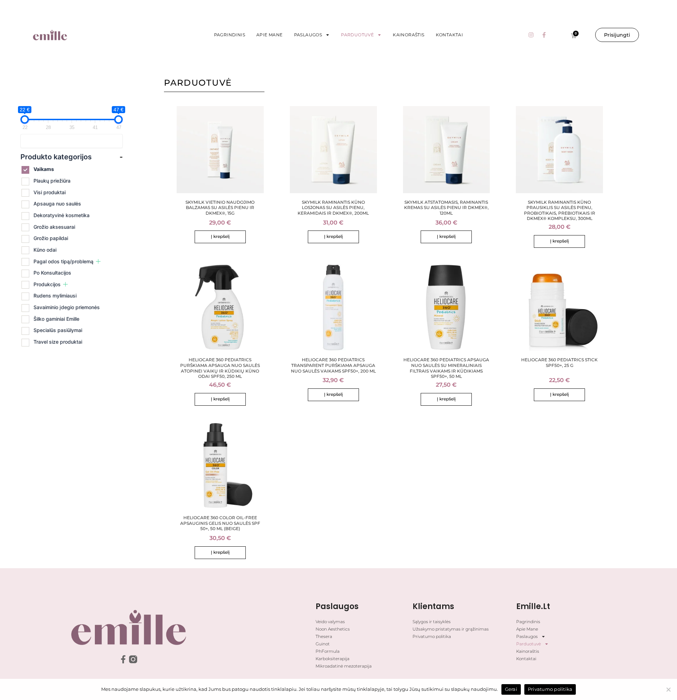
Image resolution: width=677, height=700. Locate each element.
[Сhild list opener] (98, 261)
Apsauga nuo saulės (57, 204)
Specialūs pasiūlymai (57, 330)
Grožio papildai (50, 238)
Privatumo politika (432, 636)
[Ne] (668, 689)
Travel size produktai (57, 342)
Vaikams (43, 169)
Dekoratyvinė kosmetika (61, 215)
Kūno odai (44, 250)
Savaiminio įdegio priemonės (66, 307)
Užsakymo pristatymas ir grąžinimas (451, 629)
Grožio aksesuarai (54, 227)
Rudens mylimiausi (55, 296)
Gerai (511, 689)
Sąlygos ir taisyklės (432, 621)
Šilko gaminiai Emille (56, 319)
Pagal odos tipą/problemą (63, 261)
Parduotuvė (357, 34)
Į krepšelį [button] (220, 236)
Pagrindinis (229, 34)
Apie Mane (269, 34)
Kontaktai (449, 34)
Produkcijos (47, 284)
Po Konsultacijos (52, 273)
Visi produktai (49, 192)
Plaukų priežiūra (52, 181)
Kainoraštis (408, 34)
